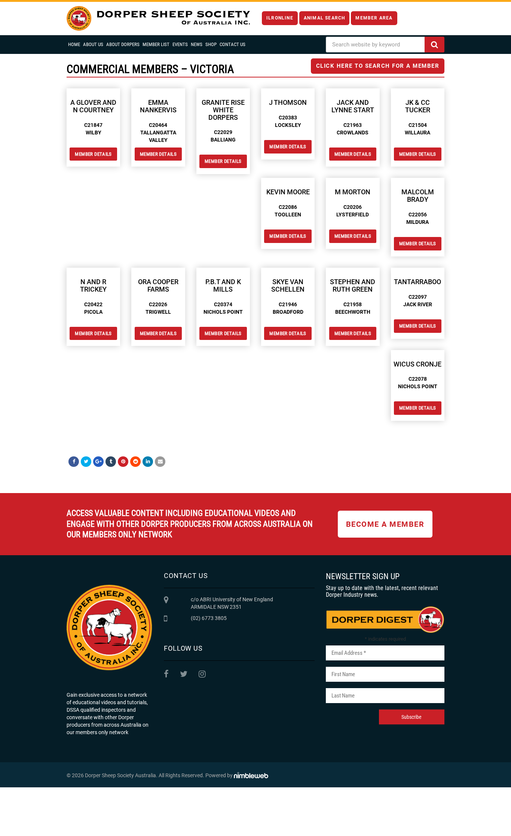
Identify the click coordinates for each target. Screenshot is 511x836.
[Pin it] (123, 461)
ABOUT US (93, 44)
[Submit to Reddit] (135, 461)
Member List (156, 44)
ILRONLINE (279, 18)
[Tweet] (86, 461)
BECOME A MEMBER (385, 524)
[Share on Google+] (98, 461)
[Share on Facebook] (73, 461)
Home (74, 44)
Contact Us (232, 44)
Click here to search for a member (378, 66)
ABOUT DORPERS (123, 44)
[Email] (160, 461)
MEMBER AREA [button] (373, 18)
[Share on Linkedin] (148, 461)
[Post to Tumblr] (110, 461)
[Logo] (158, 18)
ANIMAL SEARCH (324, 18)
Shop (211, 44)
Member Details (93, 154)
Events (180, 44)
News (196, 44)
